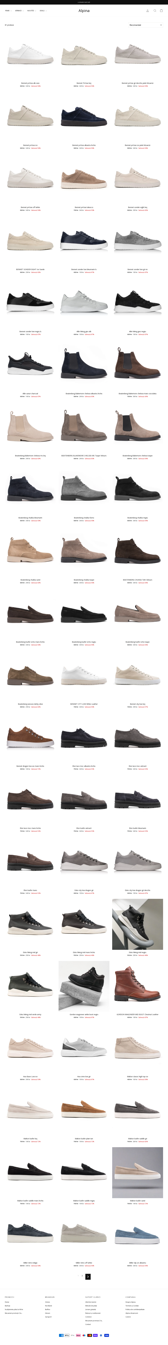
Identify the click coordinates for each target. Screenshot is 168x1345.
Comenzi (88, 1317)
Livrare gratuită (90, 1309)
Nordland (48, 1306)
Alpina (84, 10)
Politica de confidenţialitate (135, 1309)
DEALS (42, 10)
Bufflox (47, 1309)
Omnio (47, 1302)
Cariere (128, 1317)
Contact (88, 1324)
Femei (7, 1302)
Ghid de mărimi (90, 1302)
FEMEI (7, 10)
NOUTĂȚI (30, 10)
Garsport (48, 1317)
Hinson (47, 1313)
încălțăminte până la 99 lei (14, 1309)
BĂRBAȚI (18, 10)
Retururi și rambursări (93, 1313)
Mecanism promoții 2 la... (13, 1313)
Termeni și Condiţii (132, 1306)
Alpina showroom (132, 1313)
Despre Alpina (131, 1302)
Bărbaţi (7, 1306)
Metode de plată (91, 1306)
